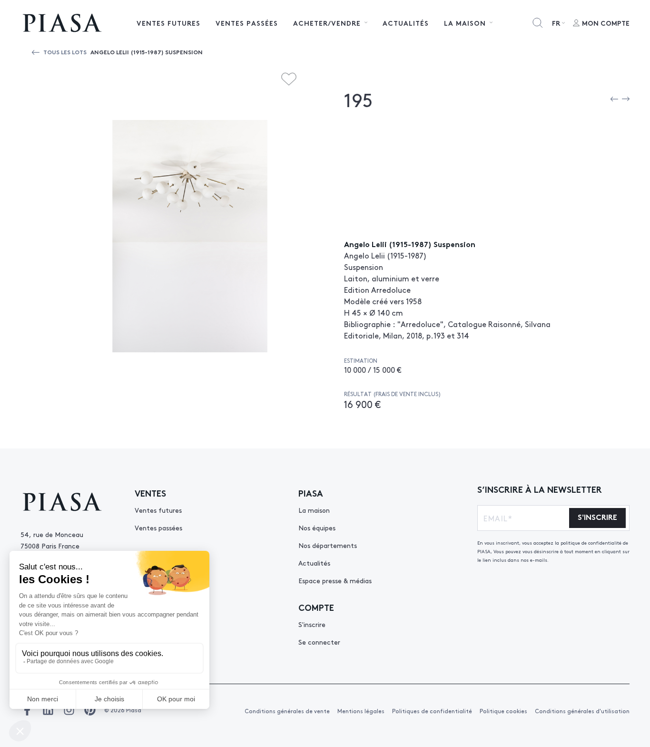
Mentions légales (360, 711)
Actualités (406, 23)
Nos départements (327, 545)
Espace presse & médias (335, 580)
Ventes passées (247, 23)
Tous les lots (65, 52)
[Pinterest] (90, 710)
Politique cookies (503, 711)
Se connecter (319, 642)
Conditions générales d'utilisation (582, 711)
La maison (314, 510)
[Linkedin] (48, 710)
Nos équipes (316, 527)
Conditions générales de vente (287, 711)
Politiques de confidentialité (432, 711)
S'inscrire (311, 624)
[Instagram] (69, 710)
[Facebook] (27, 710)
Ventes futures (168, 23)
